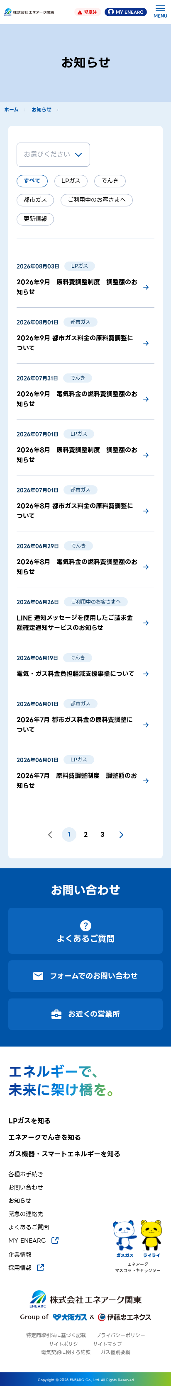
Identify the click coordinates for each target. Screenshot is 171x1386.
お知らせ (41, 110)
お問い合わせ (25, 1187)
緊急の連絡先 (25, 1214)
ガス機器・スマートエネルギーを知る (64, 1154)
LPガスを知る (29, 1121)
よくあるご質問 (28, 1227)
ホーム (11, 110)
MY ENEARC (130, 12)
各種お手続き (25, 1174)
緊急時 (90, 12)
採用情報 (20, 1267)
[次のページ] (121, 835)
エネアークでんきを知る (44, 1138)
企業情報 (20, 1254)
